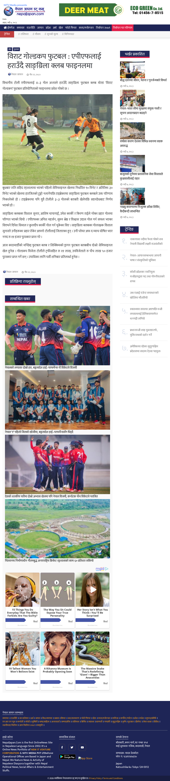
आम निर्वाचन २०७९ (27, 725)
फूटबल (16, 49)
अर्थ (54, 27)
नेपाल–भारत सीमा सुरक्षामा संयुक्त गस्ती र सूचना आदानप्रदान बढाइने (140, 111)
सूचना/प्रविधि (151, 718)
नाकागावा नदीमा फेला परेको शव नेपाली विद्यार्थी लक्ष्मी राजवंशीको (146, 241)
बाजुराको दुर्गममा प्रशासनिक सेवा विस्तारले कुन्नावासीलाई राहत (141, 176)
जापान (40, 27)
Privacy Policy (95, 778)
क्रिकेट (138, 721)
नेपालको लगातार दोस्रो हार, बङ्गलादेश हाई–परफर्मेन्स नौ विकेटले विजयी (41, 367)
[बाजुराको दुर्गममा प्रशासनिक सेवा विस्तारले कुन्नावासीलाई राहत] (144, 163)
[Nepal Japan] (24, 10)
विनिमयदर (69, 34)
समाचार (20, 27)
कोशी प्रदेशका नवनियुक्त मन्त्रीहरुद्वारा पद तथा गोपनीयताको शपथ (147, 276)
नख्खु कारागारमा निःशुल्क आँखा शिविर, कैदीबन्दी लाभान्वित (140, 209)
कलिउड (115, 718)
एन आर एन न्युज (8, 721)
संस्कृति (40, 725)
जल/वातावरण (73, 718)
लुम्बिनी (35, 721)
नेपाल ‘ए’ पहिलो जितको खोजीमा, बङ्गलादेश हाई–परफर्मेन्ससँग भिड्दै (39, 432)
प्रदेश (48, 27)
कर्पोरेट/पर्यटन (126, 718)
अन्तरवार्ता (55, 721)
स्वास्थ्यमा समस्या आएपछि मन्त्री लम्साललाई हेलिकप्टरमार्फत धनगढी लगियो (146, 314)
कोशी (27, 721)
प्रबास (56, 718)
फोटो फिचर (71, 27)
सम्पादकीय (66, 721)
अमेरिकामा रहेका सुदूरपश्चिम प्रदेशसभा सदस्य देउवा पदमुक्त (145, 349)
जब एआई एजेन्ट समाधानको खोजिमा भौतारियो (144, 295)
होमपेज (10, 27)
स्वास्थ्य (91, 721)
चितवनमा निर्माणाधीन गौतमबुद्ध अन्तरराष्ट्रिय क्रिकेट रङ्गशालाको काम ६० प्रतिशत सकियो (49, 560)
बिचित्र (83, 721)
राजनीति (31, 27)
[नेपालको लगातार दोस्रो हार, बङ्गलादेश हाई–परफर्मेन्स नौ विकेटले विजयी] (57, 335)
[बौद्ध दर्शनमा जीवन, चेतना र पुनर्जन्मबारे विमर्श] (144, 69)
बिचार (63, 718)
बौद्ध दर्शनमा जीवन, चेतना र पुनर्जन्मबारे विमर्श (143, 80)
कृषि (124, 721)
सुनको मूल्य (52, 34)
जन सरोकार (24, 718)
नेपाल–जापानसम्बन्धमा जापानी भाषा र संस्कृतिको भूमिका (145, 258)
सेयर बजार (147, 721)
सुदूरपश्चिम (116, 721)
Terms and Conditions (113, 778)
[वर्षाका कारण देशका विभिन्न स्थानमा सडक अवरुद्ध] (144, 130)
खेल (61, 27)
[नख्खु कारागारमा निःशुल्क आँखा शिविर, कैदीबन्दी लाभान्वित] (144, 196)
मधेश (142, 718)
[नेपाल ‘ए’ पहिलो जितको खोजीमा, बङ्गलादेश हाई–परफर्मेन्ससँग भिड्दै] (57, 400)
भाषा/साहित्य (44, 721)
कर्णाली (20, 721)
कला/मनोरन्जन (86, 27)
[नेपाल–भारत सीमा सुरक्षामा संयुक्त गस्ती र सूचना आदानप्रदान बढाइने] (144, 98)
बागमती (99, 721)
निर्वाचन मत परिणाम (122, 27)
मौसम (38, 34)
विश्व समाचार (47, 718)
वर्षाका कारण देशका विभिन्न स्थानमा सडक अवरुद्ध (141, 143)
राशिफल (25, 34)
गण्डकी (107, 721)
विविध (156, 721)
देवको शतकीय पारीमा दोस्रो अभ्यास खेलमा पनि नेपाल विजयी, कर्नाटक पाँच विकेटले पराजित (51, 496)
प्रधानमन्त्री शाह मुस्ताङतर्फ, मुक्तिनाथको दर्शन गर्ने (143, 332)
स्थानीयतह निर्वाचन (9, 725)
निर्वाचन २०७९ (103, 27)
